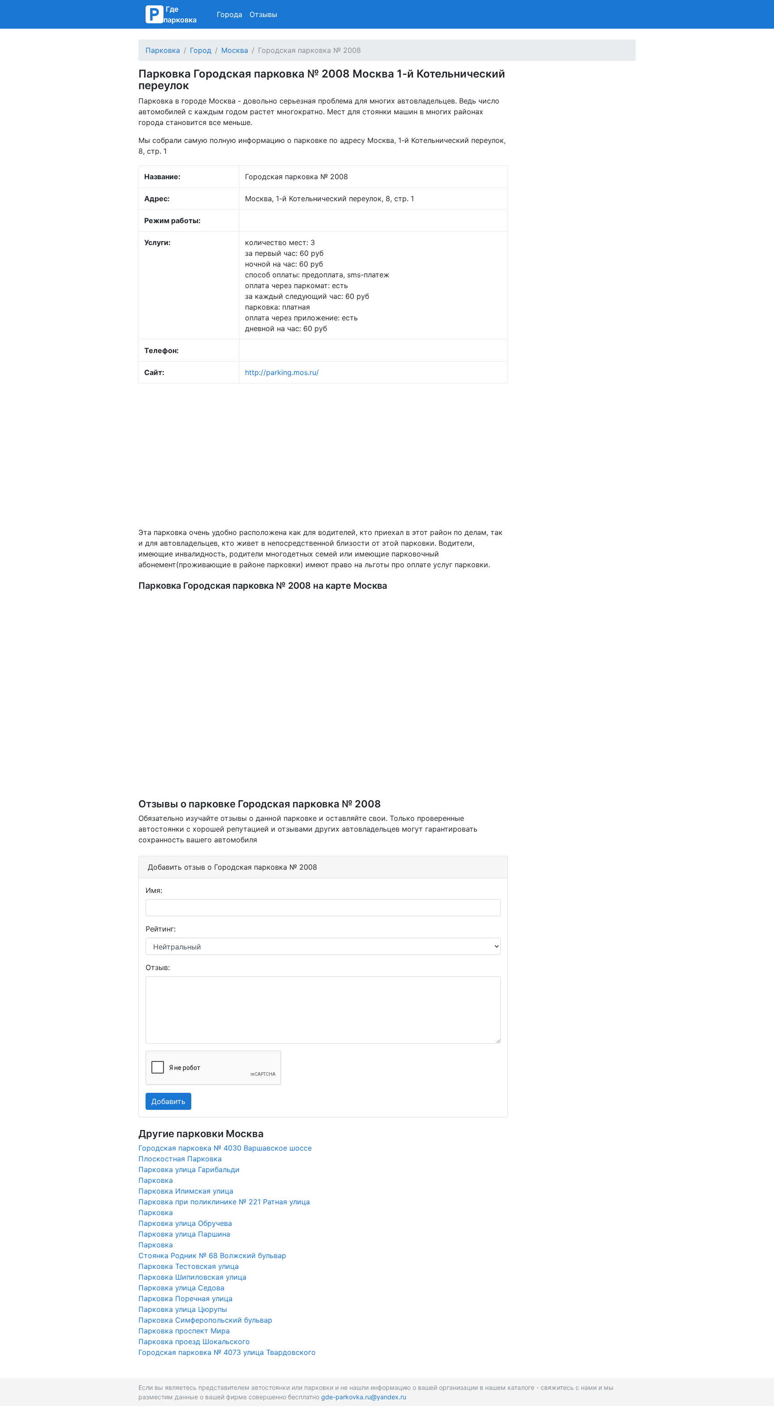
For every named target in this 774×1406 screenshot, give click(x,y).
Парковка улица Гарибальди (189, 1169)
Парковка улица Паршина (184, 1233)
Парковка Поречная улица (185, 1298)
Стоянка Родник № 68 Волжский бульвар (212, 1255)
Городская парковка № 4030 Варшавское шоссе (225, 1147)
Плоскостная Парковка (180, 1158)
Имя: (154, 890)
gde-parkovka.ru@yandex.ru (363, 1397)
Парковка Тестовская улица (188, 1266)
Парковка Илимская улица (185, 1190)
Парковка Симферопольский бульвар (205, 1319)
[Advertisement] (323, 455)
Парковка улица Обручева (185, 1223)
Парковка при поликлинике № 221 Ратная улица (224, 1201)
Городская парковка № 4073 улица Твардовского (227, 1352)
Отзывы (263, 14)
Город (200, 50)
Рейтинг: (161, 928)
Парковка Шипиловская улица (192, 1276)
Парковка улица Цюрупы (182, 1309)
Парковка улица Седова (181, 1287)
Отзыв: (158, 967)
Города (229, 14)
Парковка (163, 50)
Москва (234, 50)
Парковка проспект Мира (184, 1330)
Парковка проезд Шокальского (194, 1341)
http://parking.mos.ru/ (282, 372)
